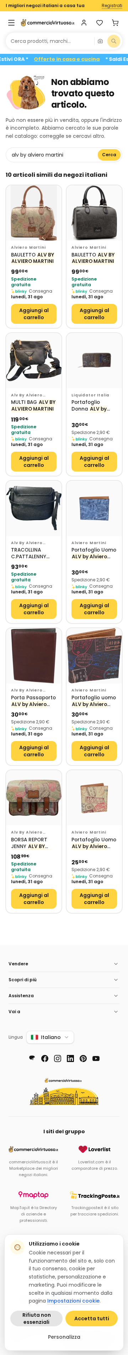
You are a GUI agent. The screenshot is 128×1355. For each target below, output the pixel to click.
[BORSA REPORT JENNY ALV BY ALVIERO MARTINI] (34, 797)
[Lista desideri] (99, 23)
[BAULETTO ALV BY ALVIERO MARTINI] (34, 213)
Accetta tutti (91, 1318)
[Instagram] (57, 1058)
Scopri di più (23, 980)
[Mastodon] (32, 1058)
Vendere (18, 964)
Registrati (112, 6)
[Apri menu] (11, 23)
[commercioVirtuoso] (47, 22)
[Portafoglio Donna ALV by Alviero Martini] (94, 360)
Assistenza (21, 996)
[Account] (84, 23)
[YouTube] (96, 1058)
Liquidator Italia (90, 395)
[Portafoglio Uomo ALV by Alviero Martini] (94, 508)
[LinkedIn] (70, 1058)
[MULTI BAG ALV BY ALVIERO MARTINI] (34, 360)
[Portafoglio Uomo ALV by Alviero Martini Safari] (94, 797)
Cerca (109, 155)
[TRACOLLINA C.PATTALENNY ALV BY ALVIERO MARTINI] (34, 508)
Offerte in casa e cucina (77, 59)
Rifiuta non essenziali (36, 1318)
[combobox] (50, 41)
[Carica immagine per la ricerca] (100, 41)
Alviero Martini (28, 247)
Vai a (14, 1012)
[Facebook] (44, 1058)
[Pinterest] (83, 1058)
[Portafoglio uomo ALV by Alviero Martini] (94, 655)
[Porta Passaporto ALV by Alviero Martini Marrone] (34, 655)
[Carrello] (115, 23)
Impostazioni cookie (73, 1300)
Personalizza (64, 1336)
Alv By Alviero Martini (27, 395)
